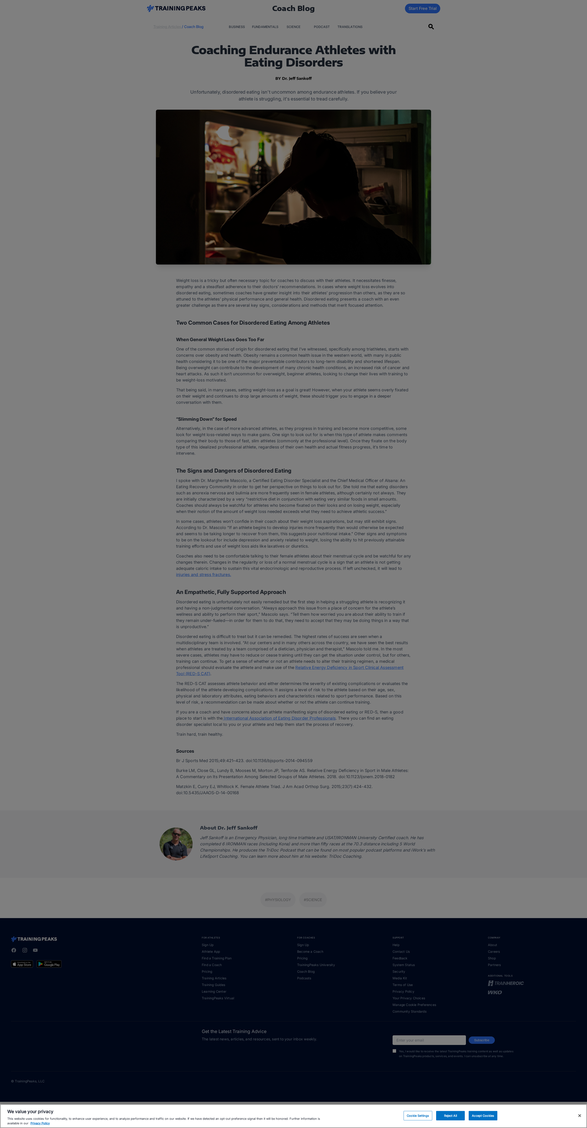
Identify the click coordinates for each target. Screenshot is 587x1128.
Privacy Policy (40, 1123)
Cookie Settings (418, 1115)
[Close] (580, 1116)
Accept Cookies (483, 1115)
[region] (293, 1116)
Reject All (450, 1115)
